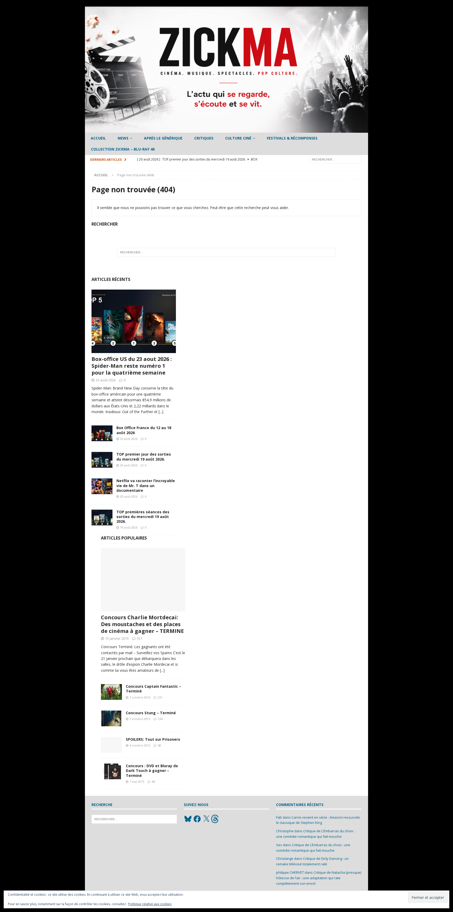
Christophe (285, 831)
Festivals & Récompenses (292, 138)
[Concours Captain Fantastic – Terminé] (111, 692)
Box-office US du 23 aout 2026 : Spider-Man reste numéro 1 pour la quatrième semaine (131, 365)
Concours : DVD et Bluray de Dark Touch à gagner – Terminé (152, 770)
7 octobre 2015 (140, 719)
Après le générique (163, 138)
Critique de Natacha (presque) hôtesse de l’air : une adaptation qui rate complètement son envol (318, 878)
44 (153, 781)
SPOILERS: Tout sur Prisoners (153, 739)
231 (160, 697)
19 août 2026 (128, 527)
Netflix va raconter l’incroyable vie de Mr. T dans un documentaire (145, 485)
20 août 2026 (128, 465)
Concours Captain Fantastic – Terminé (153, 689)
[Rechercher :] (335, 159)
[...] (161, 411)
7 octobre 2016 (140, 697)
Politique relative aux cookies (149, 904)
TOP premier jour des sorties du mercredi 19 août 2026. (143, 456)
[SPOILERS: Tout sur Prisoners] (111, 745)
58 (159, 745)
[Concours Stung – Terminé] (111, 718)
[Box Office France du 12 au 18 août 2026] (101, 433)
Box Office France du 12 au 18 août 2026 (143, 430)
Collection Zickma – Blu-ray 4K (123, 149)
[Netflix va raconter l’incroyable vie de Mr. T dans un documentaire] (101, 486)
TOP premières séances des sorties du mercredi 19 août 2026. (142, 516)
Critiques (203, 138)
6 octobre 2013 (140, 745)
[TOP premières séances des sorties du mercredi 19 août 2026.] (101, 517)
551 (139, 638)
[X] (206, 819)
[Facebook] (197, 819)
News (123, 138)
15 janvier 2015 (117, 638)
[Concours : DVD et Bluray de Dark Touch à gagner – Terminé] (111, 771)
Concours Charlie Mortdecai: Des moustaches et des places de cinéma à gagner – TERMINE (142, 624)
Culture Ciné (238, 138)
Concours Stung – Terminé (151, 712)
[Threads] (215, 819)
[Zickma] (226, 129)
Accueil (98, 138)
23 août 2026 (106, 380)
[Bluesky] (188, 819)
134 (160, 719)
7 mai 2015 (137, 781)
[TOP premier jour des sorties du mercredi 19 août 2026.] (101, 460)
